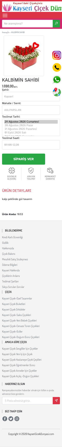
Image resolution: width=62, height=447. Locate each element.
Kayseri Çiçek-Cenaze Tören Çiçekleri (21, 326)
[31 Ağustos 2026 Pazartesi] (31, 129)
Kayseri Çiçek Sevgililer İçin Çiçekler (20, 348)
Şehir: (5, 90)
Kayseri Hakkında (11, 270)
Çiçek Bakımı (8, 253)
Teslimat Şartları (10, 281)
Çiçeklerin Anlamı (11, 276)
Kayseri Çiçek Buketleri (13, 304)
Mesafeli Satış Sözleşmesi (15, 259)
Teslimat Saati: (10, 138)
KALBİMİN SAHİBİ (18, 32)
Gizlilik (5, 242)
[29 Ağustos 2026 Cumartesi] (31, 122)
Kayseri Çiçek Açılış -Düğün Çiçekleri (20, 376)
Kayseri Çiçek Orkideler (13, 309)
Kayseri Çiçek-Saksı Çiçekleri (16, 315)
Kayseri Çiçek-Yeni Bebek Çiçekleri (19, 320)
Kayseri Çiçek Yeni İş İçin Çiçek (17, 354)
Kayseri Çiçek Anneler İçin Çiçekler (19, 370)
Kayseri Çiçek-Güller (12, 331)
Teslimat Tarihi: (11, 116)
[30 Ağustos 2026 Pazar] (31, 125)
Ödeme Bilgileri (9, 265)
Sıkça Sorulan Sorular (13, 287)
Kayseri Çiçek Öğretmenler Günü (18, 365)
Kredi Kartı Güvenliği (12, 237)
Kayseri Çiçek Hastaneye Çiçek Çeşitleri (22, 359)
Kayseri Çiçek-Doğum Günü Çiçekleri (20, 337)
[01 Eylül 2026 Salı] (31, 132)
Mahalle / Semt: (11, 103)
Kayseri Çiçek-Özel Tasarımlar (17, 298)
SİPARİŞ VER (23, 159)
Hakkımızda (8, 248)
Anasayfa (5, 32)
